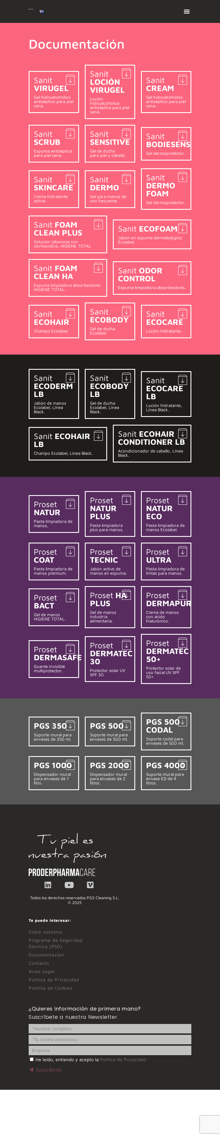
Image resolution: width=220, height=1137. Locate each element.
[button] (186, 11)
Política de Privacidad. (123, 1059)
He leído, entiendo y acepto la (91, 1059)
